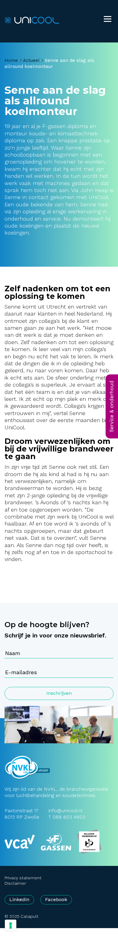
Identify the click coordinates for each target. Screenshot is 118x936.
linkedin (19, 899)
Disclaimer (15, 883)
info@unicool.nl (65, 810)
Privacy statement (23, 877)
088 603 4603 (69, 817)
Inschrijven (59, 693)
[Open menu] (107, 20)
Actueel (31, 60)
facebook (56, 899)
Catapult (29, 916)
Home (11, 60)
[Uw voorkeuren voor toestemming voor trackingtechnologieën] (10, 925)
